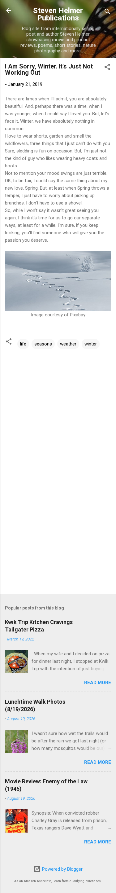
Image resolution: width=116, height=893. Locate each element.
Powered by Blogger (62, 869)
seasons (43, 344)
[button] (107, 68)
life (23, 344)
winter (90, 344)
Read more (97, 682)
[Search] (107, 12)
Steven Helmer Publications (58, 14)
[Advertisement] (58, 540)
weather (68, 344)
